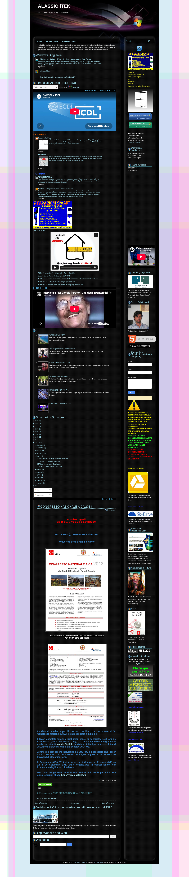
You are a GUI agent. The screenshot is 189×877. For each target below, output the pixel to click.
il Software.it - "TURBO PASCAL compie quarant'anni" (56, 282)
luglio (38, 456)
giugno (39, 469)
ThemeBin (91, 862)
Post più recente (41, 803)
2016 (36, 434)
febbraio (39, 480)
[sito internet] (140, 120)
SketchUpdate (43, 154)
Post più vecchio (108, 803)
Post (38, 490)
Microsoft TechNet (134, 143)
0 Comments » (111, 510)
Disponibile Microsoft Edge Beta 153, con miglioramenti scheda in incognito (61, 61)
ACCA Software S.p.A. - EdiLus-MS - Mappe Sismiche (56, 273)
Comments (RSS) (69, 41)
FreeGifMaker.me (39, 231)
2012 (36, 486)
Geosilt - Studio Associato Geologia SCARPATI (54, 276)
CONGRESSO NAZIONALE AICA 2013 (50, 467)
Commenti (40, 495)
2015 (36, 437)
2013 (36, 442)
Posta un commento (46, 798)
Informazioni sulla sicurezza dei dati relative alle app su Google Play (70, 140)
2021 (36, 426)
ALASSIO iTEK (54, 6)
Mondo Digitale (64, 744)
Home (39, 41)
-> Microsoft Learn (44, 71)
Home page (74, 803)
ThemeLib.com (121, 862)
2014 (36, 440)
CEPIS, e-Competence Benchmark (49, 464)
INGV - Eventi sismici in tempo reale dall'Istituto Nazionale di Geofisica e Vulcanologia (68, 279)
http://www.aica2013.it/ (73, 775)
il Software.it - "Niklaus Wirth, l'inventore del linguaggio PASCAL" (60, 285)
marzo (39, 477)
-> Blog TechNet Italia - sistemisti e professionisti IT (56, 77)
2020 (36, 429)
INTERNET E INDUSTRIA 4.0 (59, 390)
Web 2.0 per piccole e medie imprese (62, 349)
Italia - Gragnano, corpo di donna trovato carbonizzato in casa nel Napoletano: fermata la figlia (67, 179)
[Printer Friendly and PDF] (44, 786)
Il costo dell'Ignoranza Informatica (48, 461)
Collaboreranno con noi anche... (60, 376)
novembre (40, 448)
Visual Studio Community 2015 (60, 404)
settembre (40, 453)
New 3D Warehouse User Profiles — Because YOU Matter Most (69, 156)
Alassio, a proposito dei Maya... (60, 363)
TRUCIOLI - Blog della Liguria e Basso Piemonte (55, 189)
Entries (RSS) (52, 41)
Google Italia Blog (44, 138)
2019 (36, 432)
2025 (36, 421)
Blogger (141, 664)
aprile (38, 475)
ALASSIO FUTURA (45, 177)
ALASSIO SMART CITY (57, 335)
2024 (36, 423)
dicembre (40, 445)
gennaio (39, 483)
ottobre (39, 450)
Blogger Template (108, 862)
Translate (76, 87)
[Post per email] (39, 788)
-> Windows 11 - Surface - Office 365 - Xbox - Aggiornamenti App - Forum (64, 59)
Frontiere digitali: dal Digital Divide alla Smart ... (53, 459)
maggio (39, 472)
